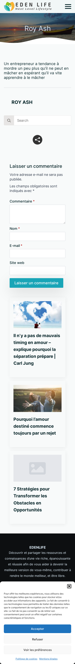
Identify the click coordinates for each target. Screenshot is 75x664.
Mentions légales (48, 658)
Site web (17, 263)
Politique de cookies (26, 658)
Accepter (37, 629)
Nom (15, 228)
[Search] (9, 121)
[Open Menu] (68, 6)
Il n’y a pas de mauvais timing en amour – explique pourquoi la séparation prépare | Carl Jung (36, 349)
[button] (69, 586)
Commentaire (22, 201)
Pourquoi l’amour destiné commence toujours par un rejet (34, 426)
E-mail (16, 245)
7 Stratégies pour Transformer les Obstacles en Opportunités (31, 499)
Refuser (37, 639)
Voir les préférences (37, 650)
